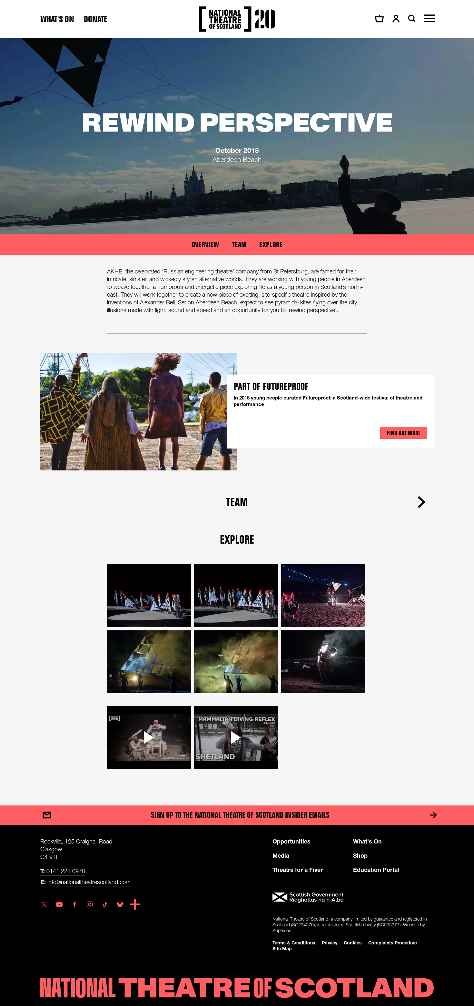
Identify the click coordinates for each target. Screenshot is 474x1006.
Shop (360, 855)
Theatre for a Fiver (297, 869)
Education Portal (376, 869)
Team (239, 244)
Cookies (353, 942)
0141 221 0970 (62, 870)
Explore (271, 244)
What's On (367, 841)
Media (280, 855)
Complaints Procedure (392, 942)
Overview (205, 244)
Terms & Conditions (293, 942)
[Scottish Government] (353, 898)
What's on (57, 19)
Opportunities (291, 841)
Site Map (282, 948)
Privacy (329, 942)
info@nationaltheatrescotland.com (85, 881)
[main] (237, 415)
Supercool (282, 930)
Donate (95, 19)
